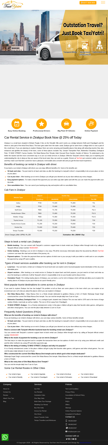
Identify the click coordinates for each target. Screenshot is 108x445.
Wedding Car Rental (41, 404)
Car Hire (37, 389)
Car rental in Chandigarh (39, 377)
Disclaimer (68, 398)
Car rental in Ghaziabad (89, 377)
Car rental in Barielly (15, 377)
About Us (6, 389)
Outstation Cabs (39, 395)
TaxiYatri (79, 158)
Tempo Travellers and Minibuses (45, 420)
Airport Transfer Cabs (41, 417)
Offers (67, 404)
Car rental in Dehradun (64, 377)
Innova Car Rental (40, 411)
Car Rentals (38, 392)
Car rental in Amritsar (64, 374)
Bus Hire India (39, 408)
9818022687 (34, 248)
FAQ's (67, 401)
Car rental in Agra (15, 374)
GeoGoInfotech (85, 442)
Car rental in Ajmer (87, 374)
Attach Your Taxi (8, 398)
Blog (4, 401)
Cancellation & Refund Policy (75, 395)
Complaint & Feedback (73, 414)
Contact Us (7, 392)
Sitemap (68, 408)
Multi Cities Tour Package (42, 401)
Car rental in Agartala (38, 374)
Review (5, 395)
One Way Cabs (39, 398)
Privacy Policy (70, 392)
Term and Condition (71, 389)
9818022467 (72, 424)
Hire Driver (37, 414)
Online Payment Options (73, 411)
